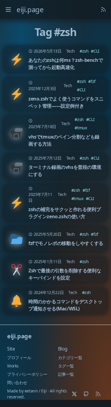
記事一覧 (66, 374)
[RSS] (98, 394)
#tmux (81, 128)
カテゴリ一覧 (70, 357)
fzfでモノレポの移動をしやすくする (65, 243)
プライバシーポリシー (27, 374)
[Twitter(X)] (74, 394)
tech (70, 51)
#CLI (95, 51)
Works (13, 366)
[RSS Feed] (103, 9)
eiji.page (30, 9)
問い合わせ (17, 382)
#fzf (91, 81)
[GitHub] (86, 394)
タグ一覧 (66, 366)
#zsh (84, 51)
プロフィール (19, 357)
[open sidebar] (8, 9)
